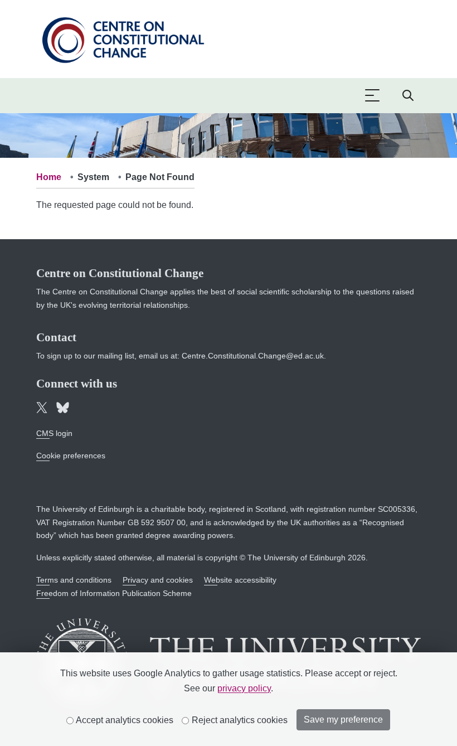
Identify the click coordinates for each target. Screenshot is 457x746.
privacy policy (244, 688)
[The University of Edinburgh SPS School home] (123, 38)
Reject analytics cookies (238, 720)
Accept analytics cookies (123, 720)
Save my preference (343, 719)
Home (48, 177)
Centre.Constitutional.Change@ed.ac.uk (253, 355)
